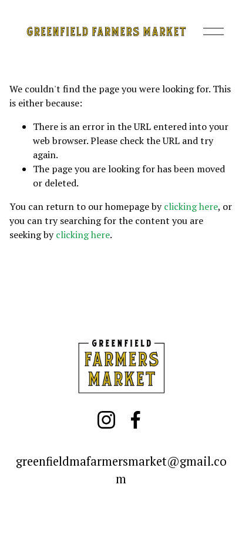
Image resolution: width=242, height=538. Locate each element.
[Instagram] (106, 419)
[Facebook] (135, 419)
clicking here (191, 206)
